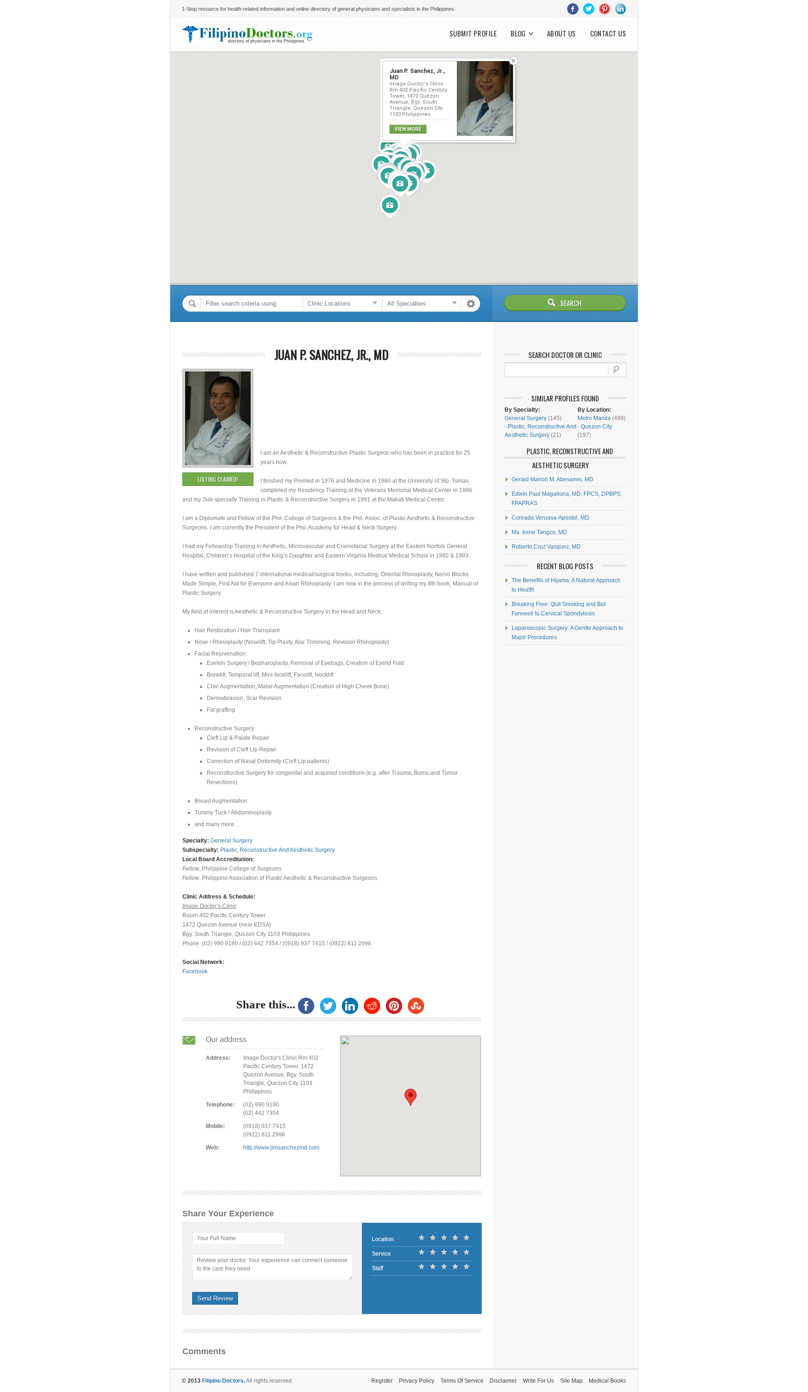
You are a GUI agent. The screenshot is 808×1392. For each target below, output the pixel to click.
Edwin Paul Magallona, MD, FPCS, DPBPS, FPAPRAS (567, 499)
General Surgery (231, 840)
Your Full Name (216, 1238)
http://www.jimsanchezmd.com (281, 1147)
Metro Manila (594, 418)
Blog (518, 33)
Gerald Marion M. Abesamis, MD (552, 479)
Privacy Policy (416, 1381)
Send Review (215, 1298)
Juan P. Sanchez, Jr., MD (331, 354)
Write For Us (538, 1381)
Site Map (571, 1381)
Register (382, 1381)
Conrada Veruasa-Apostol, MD (550, 517)
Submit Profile (473, 33)
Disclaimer (503, 1381)
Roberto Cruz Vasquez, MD (546, 546)
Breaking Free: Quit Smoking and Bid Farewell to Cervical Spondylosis (559, 609)
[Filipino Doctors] (247, 34)
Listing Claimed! (218, 479)
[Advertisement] (307, 390)
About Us (561, 33)
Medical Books (607, 1381)
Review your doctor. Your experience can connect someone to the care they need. (272, 1264)
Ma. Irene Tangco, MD (539, 532)
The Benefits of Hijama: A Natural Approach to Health (566, 585)
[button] (400, 185)
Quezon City (596, 426)
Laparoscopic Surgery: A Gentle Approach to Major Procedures (567, 633)
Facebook (195, 971)
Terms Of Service (461, 1381)
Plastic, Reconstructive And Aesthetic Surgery (277, 850)
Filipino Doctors (223, 1381)
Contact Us (608, 33)
